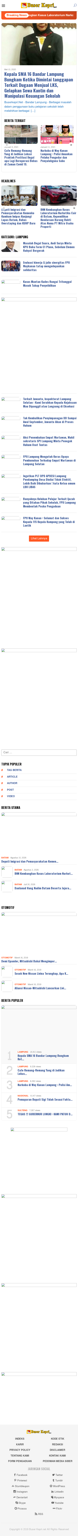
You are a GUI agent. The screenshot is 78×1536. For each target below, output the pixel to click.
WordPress (59, 1486)
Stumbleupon (22, 1486)
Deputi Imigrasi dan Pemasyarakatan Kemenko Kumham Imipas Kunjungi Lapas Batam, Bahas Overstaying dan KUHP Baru (18, 216)
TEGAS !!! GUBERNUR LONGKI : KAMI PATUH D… (45, 1114)
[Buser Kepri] (39, 6)
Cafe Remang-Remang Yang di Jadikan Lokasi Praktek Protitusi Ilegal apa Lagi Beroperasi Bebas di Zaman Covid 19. (20, 157)
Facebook (22, 1475)
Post (10, 790)
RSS (40, 1514)
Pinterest (22, 1480)
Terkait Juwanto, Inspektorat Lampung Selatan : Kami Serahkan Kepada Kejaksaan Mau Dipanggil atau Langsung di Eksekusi (50, 402)
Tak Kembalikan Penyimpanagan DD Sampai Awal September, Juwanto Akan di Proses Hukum (49, 421)
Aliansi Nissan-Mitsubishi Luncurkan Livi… (40, 988)
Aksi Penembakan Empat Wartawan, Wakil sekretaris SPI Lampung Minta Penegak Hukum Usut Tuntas (48, 441)
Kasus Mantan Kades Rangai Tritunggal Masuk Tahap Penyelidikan (47, 283)
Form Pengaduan (20, 1461)
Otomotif (7, 958)
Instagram (22, 1492)
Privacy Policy (19, 1450)
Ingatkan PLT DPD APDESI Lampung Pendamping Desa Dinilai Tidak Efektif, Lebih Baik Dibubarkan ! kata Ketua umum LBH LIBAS (49, 481)
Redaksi (57, 1444)
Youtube (59, 1503)
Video (11, 796)
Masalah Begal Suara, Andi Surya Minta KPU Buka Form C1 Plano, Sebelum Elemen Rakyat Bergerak (49, 246)
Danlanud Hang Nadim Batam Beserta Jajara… (43, 888)
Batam (5, 858)
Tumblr (59, 1480)
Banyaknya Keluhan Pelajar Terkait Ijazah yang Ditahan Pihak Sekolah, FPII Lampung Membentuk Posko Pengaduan (49, 502)
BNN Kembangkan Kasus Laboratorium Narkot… (44, 873)
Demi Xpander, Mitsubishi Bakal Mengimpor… (29, 961)
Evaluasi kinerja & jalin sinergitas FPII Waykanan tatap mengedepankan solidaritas (46, 266)
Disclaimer (57, 1450)
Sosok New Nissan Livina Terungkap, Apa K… (41, 973)
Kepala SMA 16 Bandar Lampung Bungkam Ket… (43, 1057)
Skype (22, 1503)
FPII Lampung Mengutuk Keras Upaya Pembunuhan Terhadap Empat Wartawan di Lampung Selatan (49, 460)
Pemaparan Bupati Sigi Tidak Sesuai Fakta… (45, 1099)
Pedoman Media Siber (57, 1461)
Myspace (59, 1497)
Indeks (19, 1439)
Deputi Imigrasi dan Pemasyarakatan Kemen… (29, 861)
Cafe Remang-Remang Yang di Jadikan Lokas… (41, 1071)
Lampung (23, 1052)
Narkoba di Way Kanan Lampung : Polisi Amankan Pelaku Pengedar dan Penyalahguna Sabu (57, 155)
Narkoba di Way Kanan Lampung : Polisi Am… (45, 1084)
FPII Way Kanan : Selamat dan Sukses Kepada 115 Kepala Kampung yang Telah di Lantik (49, 521)
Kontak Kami (57, 1455)
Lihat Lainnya (39, 538)
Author (12, 783)
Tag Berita (14, 770)
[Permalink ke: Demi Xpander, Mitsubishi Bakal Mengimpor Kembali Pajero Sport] (39, 933)
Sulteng (22, 1110)
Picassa (22, 1508)
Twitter (59, 1475)
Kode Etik (57, 1439)
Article (12, 777)
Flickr (59, 1508)
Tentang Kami (20, 1455)
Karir (20, 1444)
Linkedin (59, 1492)
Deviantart (22, 1497)
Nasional (23, 1096)
